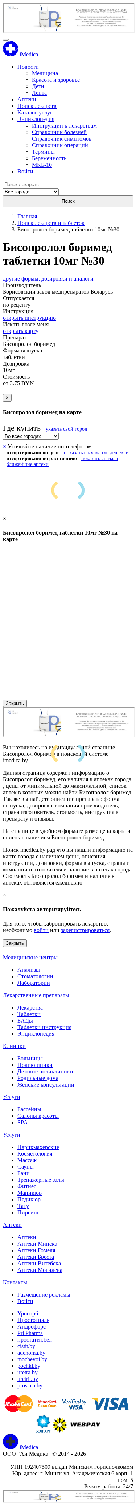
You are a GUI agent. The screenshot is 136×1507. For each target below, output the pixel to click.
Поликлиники (35, 1065)
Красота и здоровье (56, 80)
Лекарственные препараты (36, 995)
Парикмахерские (38, 1147)
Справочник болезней (59, 132)
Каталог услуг (35, 112)
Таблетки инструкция (44, 1027)
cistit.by (26, 1346)
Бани (23, 1173)
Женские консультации (45, 1084)
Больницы (30, 1058)
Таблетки (29, 1014)
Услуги (11, 1097)
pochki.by (28, 1366)
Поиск (68, 201)
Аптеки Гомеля (36, 1250)
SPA (22, 1122)
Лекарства (30, 1007)
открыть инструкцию (29, 318)
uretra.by (27, 1372)
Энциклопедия (35, 119)
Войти (25, 171)
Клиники (14, 1046)
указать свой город (66, 429)
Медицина (45, 73)
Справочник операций (60, 145)
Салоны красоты (38, 1116)
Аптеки (26, 99)
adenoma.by (31, 1353)
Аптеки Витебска (39, 1263)
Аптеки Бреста (35, 1257)
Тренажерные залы (40, 1180)
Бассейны (29, 1109)
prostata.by (29, 1385)
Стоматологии (35, 976)
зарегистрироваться (85, 930)
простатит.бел (34, 1340)
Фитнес (26, 1186)
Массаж (27, 1160)
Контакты (15, 1282)
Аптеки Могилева (39, 1270)
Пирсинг (28, 1212)
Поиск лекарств (37, 106)
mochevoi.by (32, 1359)
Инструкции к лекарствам (64, 125)
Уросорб (27, 1313)
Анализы (28, 970)
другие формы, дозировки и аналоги (48, 278)
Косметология (34, 1154)
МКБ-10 (42, 165)
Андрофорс (31, 1326)
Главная (27, 216)
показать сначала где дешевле (96, 452)
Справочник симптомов (62, 139)
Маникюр (29, 1193)
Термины (43, 152)
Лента (39, 93)
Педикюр (29, 1199)
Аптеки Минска (37, 1244)
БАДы (25, 1021)
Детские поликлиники (45, 1071)
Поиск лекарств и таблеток (51, 223)
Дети (38, 86)
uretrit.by (27, 1379)
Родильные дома (37, 1078)
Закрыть (15, 703)
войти (41, 930)
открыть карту (20, 331)
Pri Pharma (30, 1333)
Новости (28, 67)
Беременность (49, 158)
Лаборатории (33, 983)
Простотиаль (33, 1320)
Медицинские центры (30, 957)
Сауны (25, 1167)
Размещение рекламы (43, 1295)
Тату (23, 1206)
